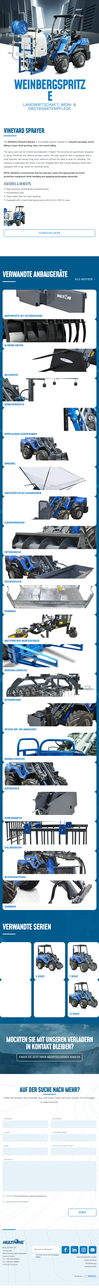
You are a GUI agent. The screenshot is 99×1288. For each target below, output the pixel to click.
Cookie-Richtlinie (90, 1260)
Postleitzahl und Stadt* (63, 1146)
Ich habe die (26, 1196)
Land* (6, 1146)
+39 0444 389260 (12, 1262)
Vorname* (8, 1119)
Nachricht (8, 1159)
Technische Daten (49, 233)
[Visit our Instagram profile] (83, 1250)
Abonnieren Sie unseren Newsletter (17, 1201)
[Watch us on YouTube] (92, 1250)
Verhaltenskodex (90, 1266)
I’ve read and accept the (47, 1256)
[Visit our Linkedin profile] (74, 1250)
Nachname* (57, 1119)
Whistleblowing (90, 1263)
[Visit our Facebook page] (65, 1250)
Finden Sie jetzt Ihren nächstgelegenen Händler (49, 1057)
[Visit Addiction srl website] (89, 1276)
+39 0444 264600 (13, 1259)
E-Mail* (7, 1132)
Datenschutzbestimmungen (86, 1257)
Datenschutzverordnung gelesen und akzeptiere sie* (30, 1196)
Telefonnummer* (59, 1132)
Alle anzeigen (84, 279)
